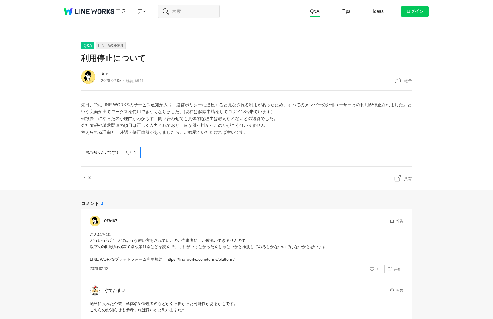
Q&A (315, 11)
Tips (346, 11)
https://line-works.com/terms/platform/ (201, 259)
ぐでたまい (115, 290)
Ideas (378, 11)
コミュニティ (131, 11)
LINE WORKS (110, 45)
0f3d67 (110, 220)
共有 (408, 178)
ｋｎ (105, 73)
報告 (408, 80)
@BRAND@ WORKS (89, 11)
